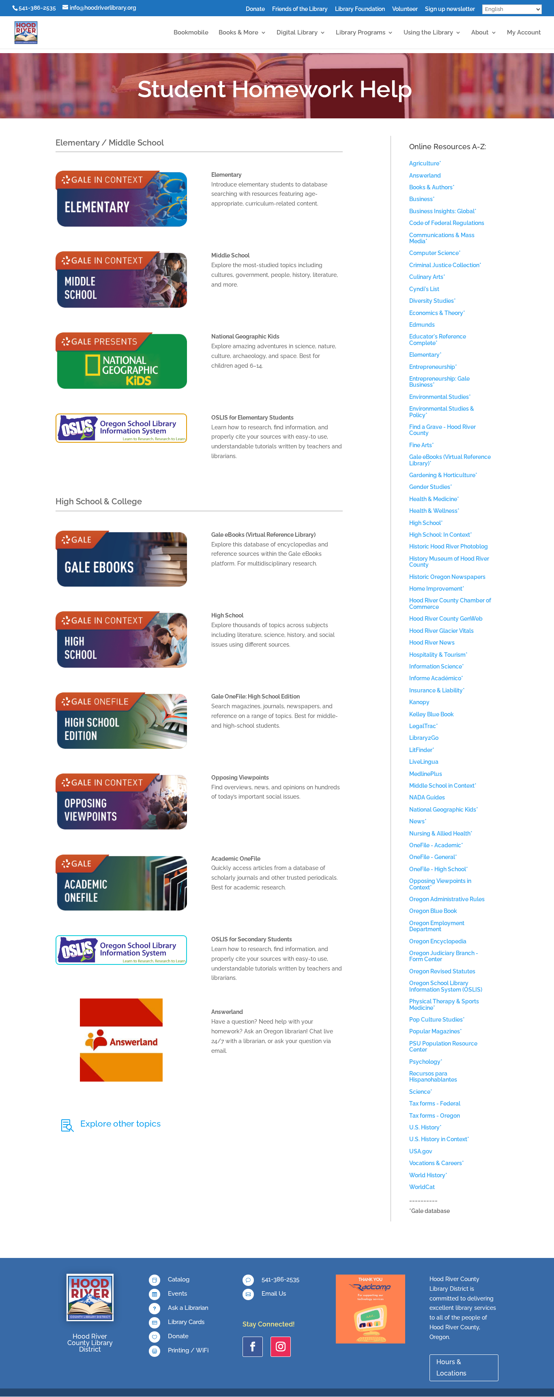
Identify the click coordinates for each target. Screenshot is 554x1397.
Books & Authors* (432, 187)
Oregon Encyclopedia (437, 941)
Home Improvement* (436, 588)
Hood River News (432, 642)
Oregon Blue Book (433, 911)
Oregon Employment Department (436, 926)
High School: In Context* (440, 534)
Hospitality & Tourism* (438, 654)
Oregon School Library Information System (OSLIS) (445, 986)
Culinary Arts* (427, 277)
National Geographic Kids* (443, 809)
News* (418, 821)
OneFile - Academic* (436, 845)
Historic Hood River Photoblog (448, 546)
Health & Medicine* (434, 499)
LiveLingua (423, 761)
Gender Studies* (430, 487)
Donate (255, 9)
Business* (422, 199)
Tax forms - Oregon (434, 1115)
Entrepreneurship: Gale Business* (439, 381)
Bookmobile (191, 33)
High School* (426, 523)
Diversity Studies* (432, 301)
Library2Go (423, 738)
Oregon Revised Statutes (442, 971)
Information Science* (436, 666)
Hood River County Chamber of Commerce (450, 603)
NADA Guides (427, 797)
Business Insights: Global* (443, 211)
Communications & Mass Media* (442, 238)
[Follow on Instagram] (281, 1347)
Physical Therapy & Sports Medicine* (444, 1004)
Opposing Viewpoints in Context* (440, 884)
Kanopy (419, 702)
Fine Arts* (421, 445)
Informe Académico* (436, 678)
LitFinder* (421, 750)
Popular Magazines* (435, 1031)
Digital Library (297, 33)
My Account (524, 33)
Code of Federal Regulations (446, 223)
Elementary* (425, 354)
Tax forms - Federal (434, 1103)
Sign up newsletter (450, 9)
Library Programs (360, 33)
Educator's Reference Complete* (437, 339)
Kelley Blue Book (431, 714)
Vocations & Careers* (436, 1163)
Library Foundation (360, 9)
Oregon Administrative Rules (447, 899)
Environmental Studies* (440, 397)
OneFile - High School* (438, 869)
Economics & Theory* (437, 313)
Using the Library (428, 33)
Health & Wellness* (434, 511)
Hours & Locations (451, 1367)
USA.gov (420, 1151)
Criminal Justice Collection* (445, 265)
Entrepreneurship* (433, 367)
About (480, 33)
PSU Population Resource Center (443, 1046)
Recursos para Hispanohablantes (433, 1076)
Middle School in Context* (443, 785)
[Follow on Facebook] (253, 1347)
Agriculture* (425, 163)
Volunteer (405, 9)
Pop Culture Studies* (437, 1019)
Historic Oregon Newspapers (447, 577)
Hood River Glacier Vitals (441, 631)
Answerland (425, 175)
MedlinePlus (425, 774)
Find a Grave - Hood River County (442, 430)
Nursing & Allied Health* (440, 833)
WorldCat (422, 1187)
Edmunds (422, 324)
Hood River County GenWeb (446, 618)
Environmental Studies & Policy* (441, 411)
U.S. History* (425, 1127)
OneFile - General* (433, 857)
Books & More (238, 33)
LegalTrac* (423, 726)
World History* (428, 1175)
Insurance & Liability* (437, 690)
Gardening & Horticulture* (443, 475)
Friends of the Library (300, 9)
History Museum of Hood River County (449, 561)
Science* (420, 1091)
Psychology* (425, 1061)
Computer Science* (435, 253)
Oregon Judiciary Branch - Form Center (443, 956)
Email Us (274, 1293)
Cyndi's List (424, 289)
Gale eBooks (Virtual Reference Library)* (450, 460)
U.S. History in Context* (439, 1139)
